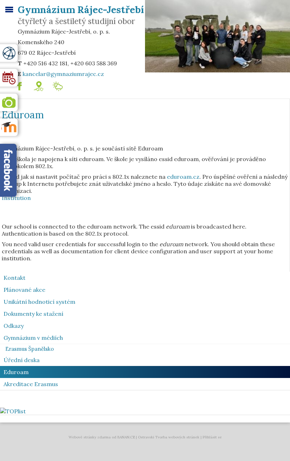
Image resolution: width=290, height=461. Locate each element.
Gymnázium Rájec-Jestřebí (81, 10)
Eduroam (16, 372)
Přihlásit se (212, 437)
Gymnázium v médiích (33, 337)
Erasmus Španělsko (29, 348)
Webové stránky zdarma (90, 437)
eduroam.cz (183, 176)
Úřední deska (22, 360)
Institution (16, 197)
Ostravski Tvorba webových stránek (168, 437)
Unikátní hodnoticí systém (39, 301)
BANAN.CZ (126, 437)
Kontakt (14, 277)
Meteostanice (75, 84)
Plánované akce (24, 289)
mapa (46, 84)
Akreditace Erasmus (31, 384)
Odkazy (14, 325)
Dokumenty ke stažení (33, 313)
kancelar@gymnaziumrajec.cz (63, 73)
